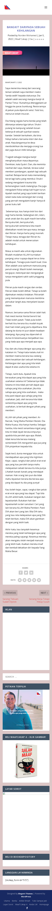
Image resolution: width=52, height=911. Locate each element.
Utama (7, 901)
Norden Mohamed (27, 35)
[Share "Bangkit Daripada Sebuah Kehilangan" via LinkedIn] (31, 572)
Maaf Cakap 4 (21, 904)
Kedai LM (33, 904)
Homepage (44, 904)
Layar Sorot (8, 904)
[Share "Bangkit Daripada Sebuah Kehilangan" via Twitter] (26, 572)
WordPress (26, 896)
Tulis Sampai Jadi (39, 901)
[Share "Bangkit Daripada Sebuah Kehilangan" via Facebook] (20, 572)
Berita (14, 901)
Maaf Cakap (21, 39)
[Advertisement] (26, 641)
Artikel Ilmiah (24, 901)
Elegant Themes (25, 893)
